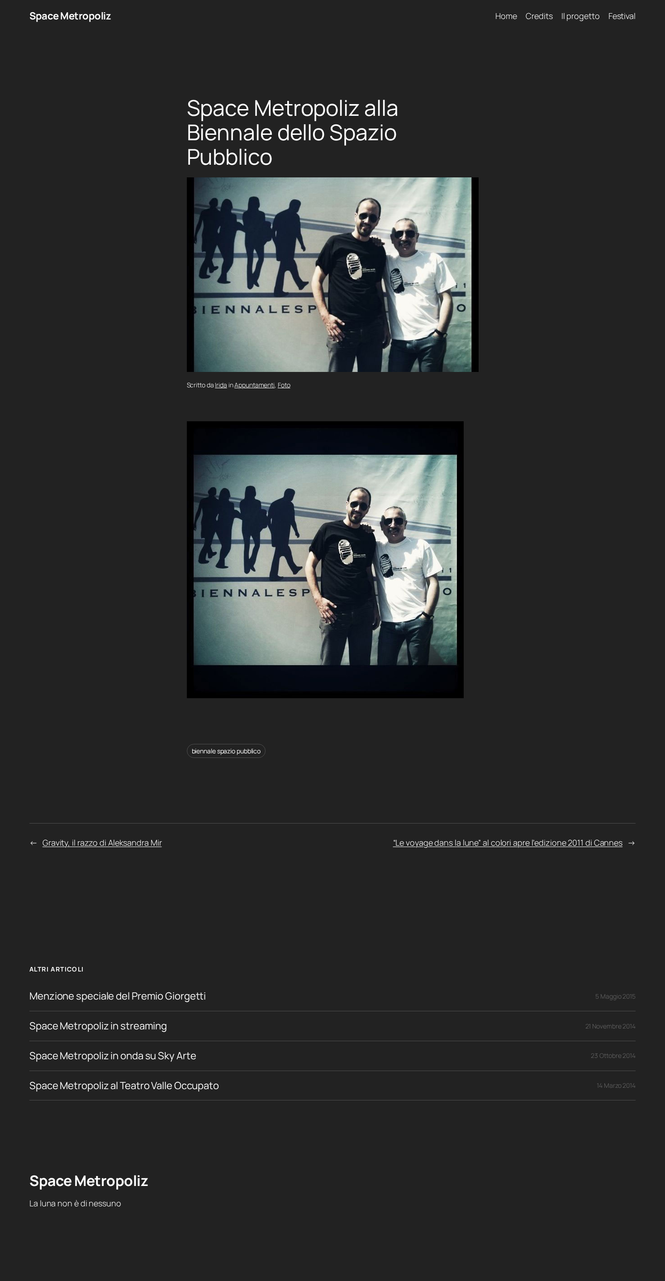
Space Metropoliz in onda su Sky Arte (112, 1056)
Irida (221, 385)
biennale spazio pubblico (226, 751)
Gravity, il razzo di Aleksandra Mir (102, 842)
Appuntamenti (254, 385)
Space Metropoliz (70, 16)
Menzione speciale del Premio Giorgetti (117, 996)
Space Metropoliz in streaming (98, 1026)
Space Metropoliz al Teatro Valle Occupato (124, 1085)
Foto (284, 385)
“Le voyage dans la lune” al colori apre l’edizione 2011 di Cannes (508, 842)
